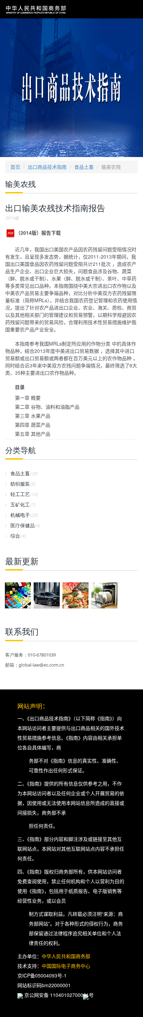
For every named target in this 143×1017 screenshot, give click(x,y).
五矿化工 (22, 504)
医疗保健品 (25, 525)
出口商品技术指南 (47, 166)
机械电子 (23, 515)
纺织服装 (22, 483)
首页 (15, 166)
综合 (17, 535)
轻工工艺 (23, 494)
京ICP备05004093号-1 (42, 975)
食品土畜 (84, 166)
